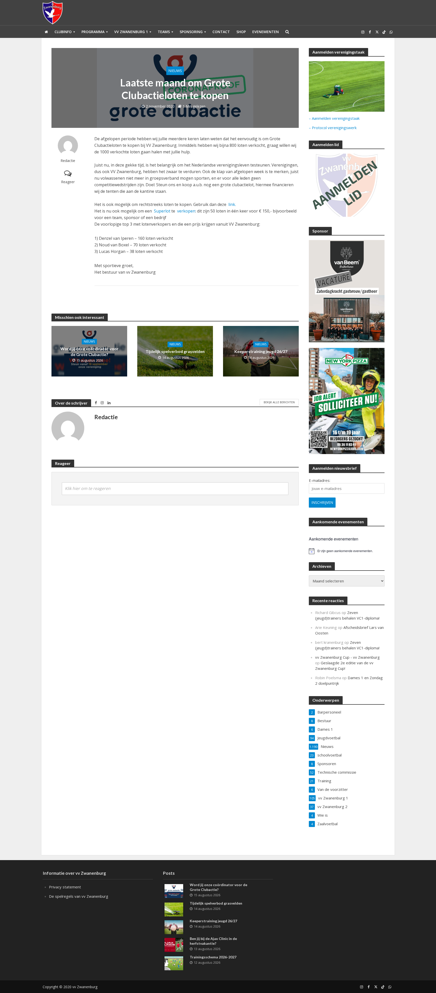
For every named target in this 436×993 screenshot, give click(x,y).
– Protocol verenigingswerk (333, 127)
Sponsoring (191, 31)
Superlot (162, 211)
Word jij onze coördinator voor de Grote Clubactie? (89, 351)
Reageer (68, 181)
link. (232, 204)
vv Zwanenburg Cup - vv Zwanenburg (347, 657)
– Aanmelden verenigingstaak (334, 118)
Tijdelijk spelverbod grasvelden (175, 351)
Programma (92, 31)
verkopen (186, 211)
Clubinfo (63, 31)
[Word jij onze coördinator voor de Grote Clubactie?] (174, 890)
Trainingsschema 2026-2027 (213, 957)
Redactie (68, 160)
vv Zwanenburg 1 (131, 31)
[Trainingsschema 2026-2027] (174, 962)
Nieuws (175, 70)
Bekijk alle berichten (279, 402)
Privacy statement (65, 886)
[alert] (347, 551)
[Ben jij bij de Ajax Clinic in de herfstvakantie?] (174, 944)
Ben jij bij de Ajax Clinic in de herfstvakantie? (213, 940)
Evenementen (265, 31)
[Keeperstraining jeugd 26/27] (174, 926)
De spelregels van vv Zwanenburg (78, 896)
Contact (221, 31)
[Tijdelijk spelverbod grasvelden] (174, 908)
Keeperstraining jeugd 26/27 (260, 351)
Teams (164, 31)
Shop (241, 31)
